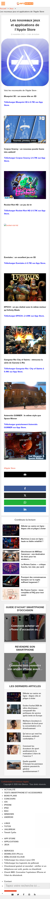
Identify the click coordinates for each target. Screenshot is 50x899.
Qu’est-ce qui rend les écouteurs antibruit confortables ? (32, 736)
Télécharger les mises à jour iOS (19, 860)
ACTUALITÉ (9, 789)
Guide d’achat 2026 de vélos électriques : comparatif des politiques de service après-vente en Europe (32, 711)
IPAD (6, 808)
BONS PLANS (10, 796)
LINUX (7, 823)
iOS (6, 802)
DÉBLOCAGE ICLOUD (14, 857)
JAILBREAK (9, 829)
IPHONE (8, 805)
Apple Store (10, 468)
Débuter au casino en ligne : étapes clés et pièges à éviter (32, 695)
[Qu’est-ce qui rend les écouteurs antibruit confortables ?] (15, 737)
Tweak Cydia (10, 832)
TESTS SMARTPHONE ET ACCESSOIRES (23, 792)
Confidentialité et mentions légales (15, 782)
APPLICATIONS (11, 841)
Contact (8, 881)
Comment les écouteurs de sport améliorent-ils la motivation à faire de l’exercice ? (31, 751)
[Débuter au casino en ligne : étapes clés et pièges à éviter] (15, 697)
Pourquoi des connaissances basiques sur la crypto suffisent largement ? (33, 579)
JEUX (6, 845)
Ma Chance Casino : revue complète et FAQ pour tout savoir (32, 592)
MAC (6, 811)
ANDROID (8, 817)
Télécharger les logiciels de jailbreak (21, 863)
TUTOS (7, 826)
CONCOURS (9, 799)
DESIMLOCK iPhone (13, 854)
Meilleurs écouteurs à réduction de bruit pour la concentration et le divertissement (33, 724)
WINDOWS (9, 814)
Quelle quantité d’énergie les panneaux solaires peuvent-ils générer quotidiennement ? (33, 766)
